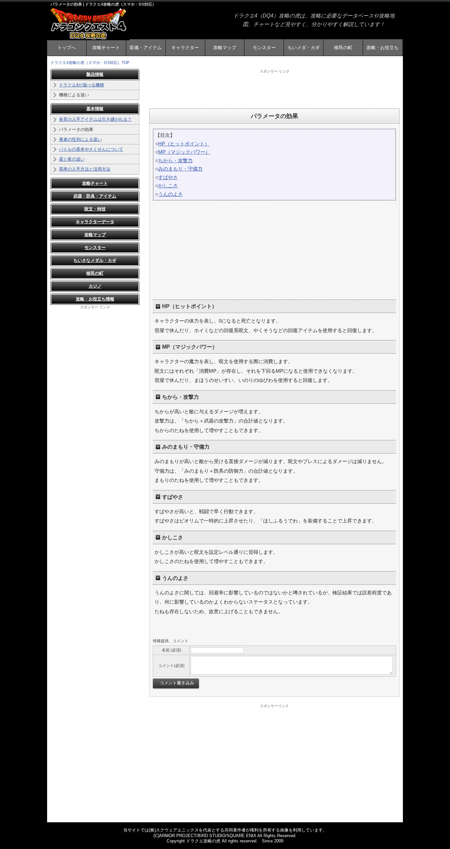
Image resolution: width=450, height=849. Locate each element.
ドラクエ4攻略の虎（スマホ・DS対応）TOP (89, 62)
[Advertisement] (274, 89)
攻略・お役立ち (382, 47)
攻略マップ (224, 47)
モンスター (264, 47)
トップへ (66, 47)
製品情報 (94, 74)
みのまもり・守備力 (180, 169)
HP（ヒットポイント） (184, 143)
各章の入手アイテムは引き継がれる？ (95, 119)
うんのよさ (170, 194)
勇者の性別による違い (80, 139)
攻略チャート (106, 47)
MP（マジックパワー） (184, 152)
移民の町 (343, 47)
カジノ (95, 286)
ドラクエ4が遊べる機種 (81, 84)
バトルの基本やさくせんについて (91, 149)
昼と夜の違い (72, 159)
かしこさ (168, 185)
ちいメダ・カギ (304, 47)
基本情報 (94, 108)
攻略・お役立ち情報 (95, 299)
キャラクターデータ (95, 221)
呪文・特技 (95, 208)
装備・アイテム (145, 47)
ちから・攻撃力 (175, 160)
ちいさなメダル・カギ (94, 260)
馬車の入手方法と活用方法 (84, 169)
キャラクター (185, 47)
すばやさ (168, 177)
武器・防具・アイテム (94, 196)
